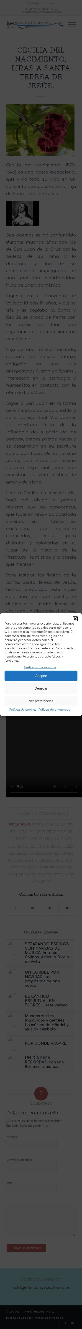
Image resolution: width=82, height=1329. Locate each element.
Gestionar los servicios (40, 667)
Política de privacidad (54, 709)
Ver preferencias (41, 701)
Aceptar (41, 676)
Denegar (41, 688)
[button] (75, 618)
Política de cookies (22, 709)
